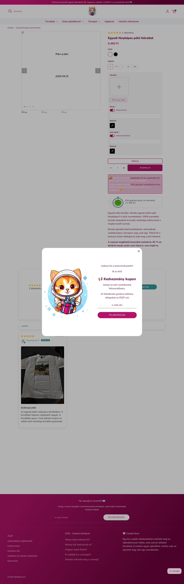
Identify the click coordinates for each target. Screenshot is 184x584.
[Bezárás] (139, 251)
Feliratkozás (117, 315)
